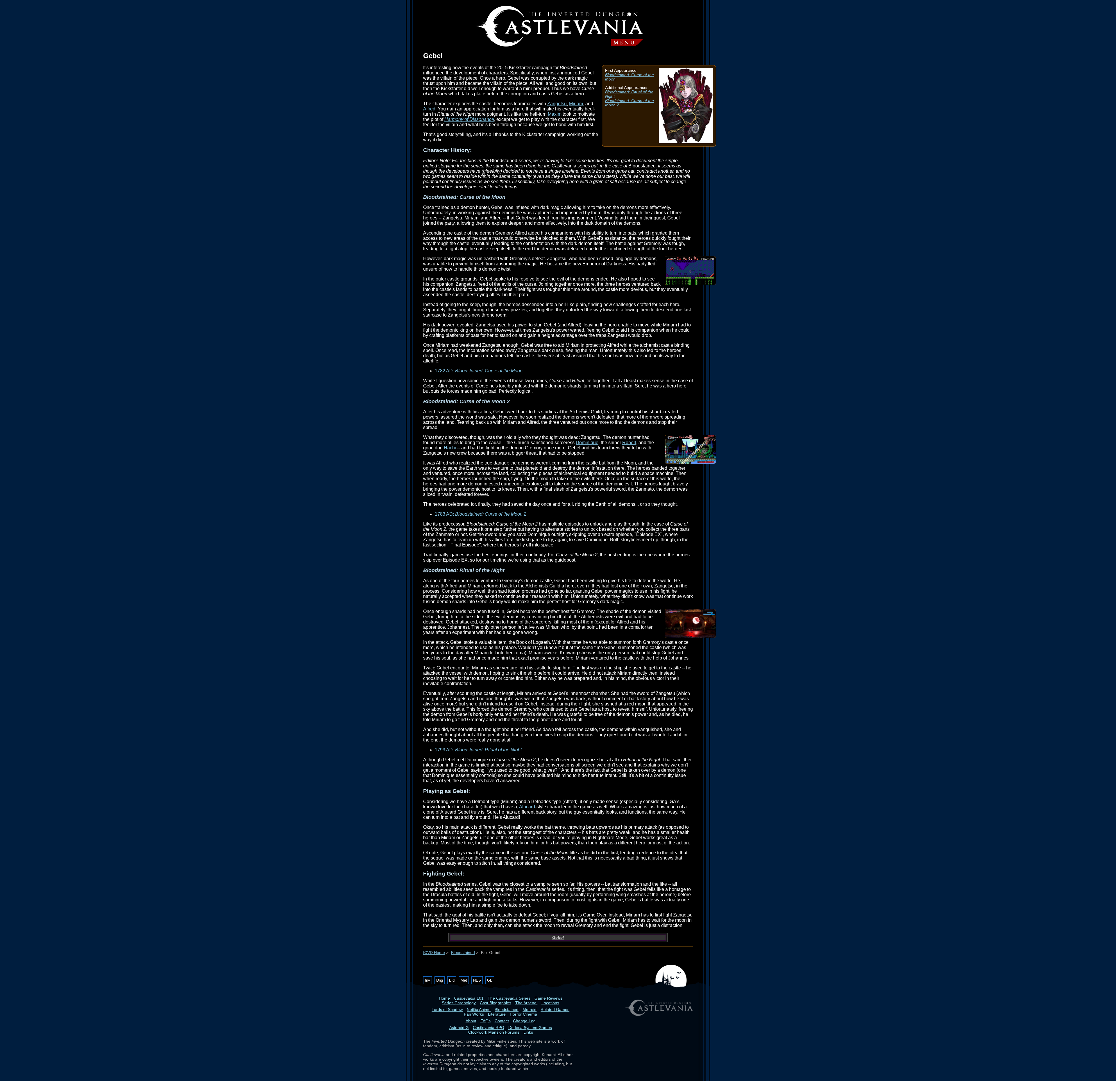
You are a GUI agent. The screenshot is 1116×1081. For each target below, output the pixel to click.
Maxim (554, 114)
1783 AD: (480, 514)
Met (464, 980)
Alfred (429, 108)
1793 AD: (478, 749)
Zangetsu (557, 103)
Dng (439, 980)
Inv (427, 980)
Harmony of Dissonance (469, 119)
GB (490, 980)
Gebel (558, 937)
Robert (629, 442)
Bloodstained (463, 952)
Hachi (450, 447)
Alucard (527, 806)
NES (477, 980)
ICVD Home (434, 952)
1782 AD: (479, 370)
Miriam (576, 103)
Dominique (587, 442)
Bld (452, 980)
